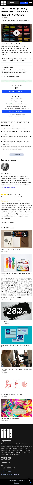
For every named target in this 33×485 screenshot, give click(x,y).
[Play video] (16, 33)
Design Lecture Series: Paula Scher (11, 395)
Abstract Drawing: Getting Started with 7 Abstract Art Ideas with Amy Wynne (14, 59)
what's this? (25, 81)
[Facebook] (5, 458)
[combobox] (13, 2)
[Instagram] (9, 458)
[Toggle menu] (30, 2)
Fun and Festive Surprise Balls (10, 419)
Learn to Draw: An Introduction (10, 249)
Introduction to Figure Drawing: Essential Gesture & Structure (16, 370)
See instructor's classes (8, 188)
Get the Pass (24, 3)
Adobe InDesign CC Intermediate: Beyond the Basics (15, 346)
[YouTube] (2, 458)
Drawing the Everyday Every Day (11, 297)
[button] (28, 480)
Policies (16, 483)
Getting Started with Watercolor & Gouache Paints (16, 273)
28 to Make (4, 321)
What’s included (20, 116)
